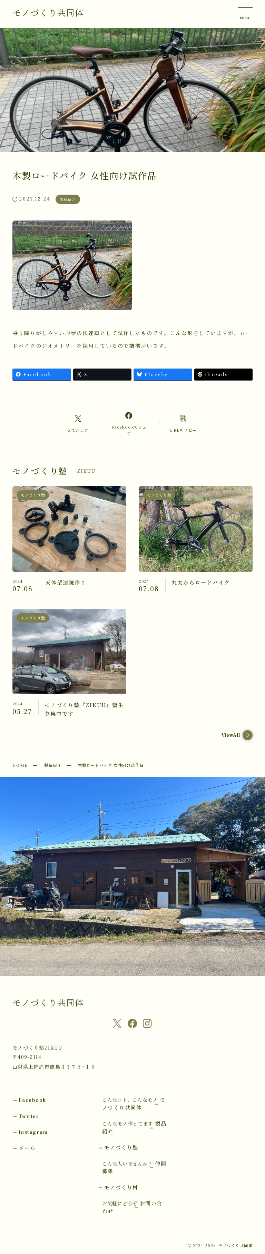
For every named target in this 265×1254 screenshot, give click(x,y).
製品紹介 (52, 765)
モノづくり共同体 (48, 13)
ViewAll (231, 735)
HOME (20, 765)
